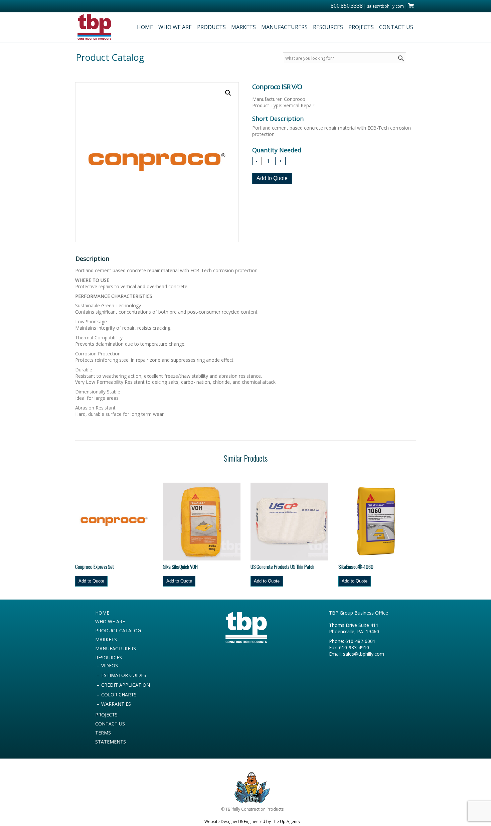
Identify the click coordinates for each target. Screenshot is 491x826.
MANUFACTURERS (284, 27)
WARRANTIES (116, 704)
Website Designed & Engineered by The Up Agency (252, 821)
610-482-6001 (360, 641)
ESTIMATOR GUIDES (123, 675)
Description (92, 259)
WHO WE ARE (175, 27)
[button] (228, 93)
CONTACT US (396, 27)
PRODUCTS (211, 27)
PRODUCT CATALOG (118, 630)
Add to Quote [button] (91, 581)
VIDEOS (109, 665)
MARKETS (243, 27)
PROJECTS (361, 27)
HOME (145, 27)
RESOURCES (328, 27)
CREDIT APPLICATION (125, 685)
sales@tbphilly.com (385, 6)
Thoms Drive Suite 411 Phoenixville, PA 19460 (354, 628)
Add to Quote (272, 178)
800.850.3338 (347, 5)
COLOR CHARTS (119, 694)
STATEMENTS (110, 741)
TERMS (103, 732)
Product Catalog (110, 57)
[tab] (93, 259)
